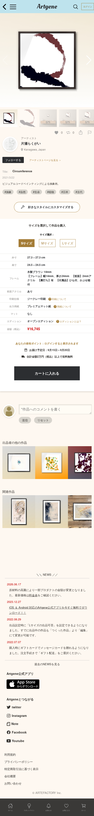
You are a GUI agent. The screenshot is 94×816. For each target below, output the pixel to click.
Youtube (18, 741)
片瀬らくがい (31, 143)
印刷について (59, 299)
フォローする (13, 160)
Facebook (19, 732)
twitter (16, 707)
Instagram (19, 715)
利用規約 (10, 754)
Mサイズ (47, 243)
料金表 (33, 595)
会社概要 (10, 776)
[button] (89, 60)
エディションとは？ (70, 321)
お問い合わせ (12, 783)
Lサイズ (67, 243)
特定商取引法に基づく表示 (21, 769)
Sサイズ (26, 243)
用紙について (64, 306)
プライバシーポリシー (18, 762)
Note (14, 723)
